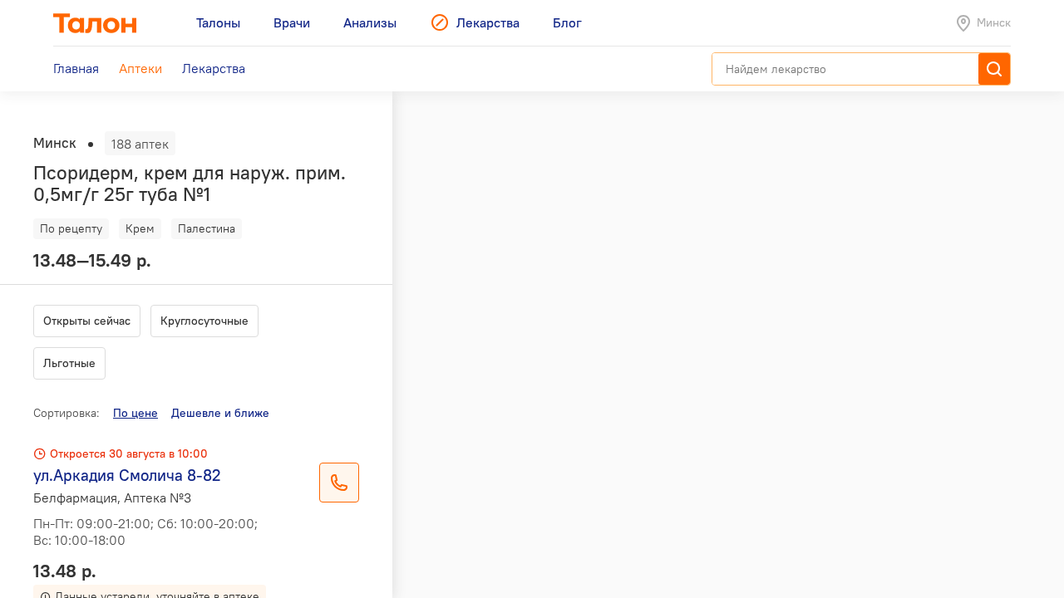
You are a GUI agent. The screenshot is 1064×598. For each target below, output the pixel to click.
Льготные (69, 362)
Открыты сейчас (87, 320)
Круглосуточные (204, 320)
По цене (135, 412)
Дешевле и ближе (220, 412)
